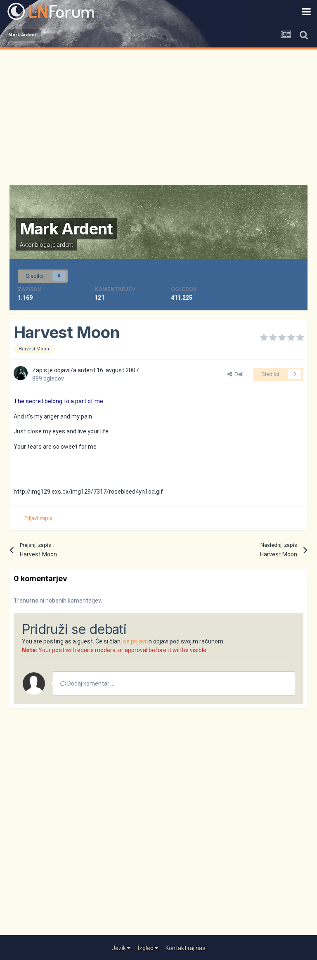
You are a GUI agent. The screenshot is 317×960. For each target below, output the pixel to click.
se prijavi (134, 641)
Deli (238, 374)
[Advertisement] (158, 111)
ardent (65, 244)
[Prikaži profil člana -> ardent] (21, 373)
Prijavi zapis (38, 518)
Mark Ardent (66, 228)
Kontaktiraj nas (186, 948)
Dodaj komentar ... (90, 683)
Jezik (119, 948)
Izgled (146, 948)
